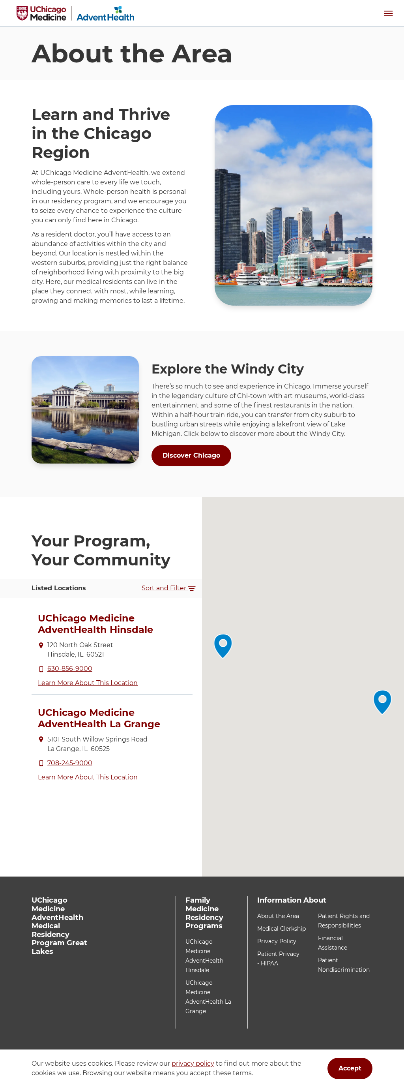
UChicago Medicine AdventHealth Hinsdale (95, 623)
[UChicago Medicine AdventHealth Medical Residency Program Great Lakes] (75, 13)
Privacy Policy (276, 941)
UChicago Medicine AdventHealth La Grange (99, 718)
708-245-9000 (69, 763)
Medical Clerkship (281, 928)
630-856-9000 (69, 668)
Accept (350, 1068)
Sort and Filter (165, 588)
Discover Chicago (191, 455)
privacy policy (193, 1063)
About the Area (278, 916)
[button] (388, 13)
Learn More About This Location (88, 683)
